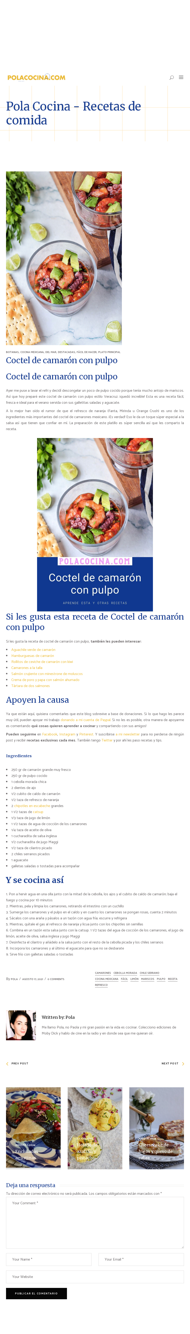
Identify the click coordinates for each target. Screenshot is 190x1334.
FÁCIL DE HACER (87, 352)
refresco (101, 985)
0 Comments (56, 979)
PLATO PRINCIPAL (109, 352)
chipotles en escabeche (32, 806)
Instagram (67, 734)
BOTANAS (12, 352)
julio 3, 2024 (85, 1138)
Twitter (107, 740)
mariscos (147, 979)
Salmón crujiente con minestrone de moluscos (47, 674)
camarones (103, 973)
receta (172, 979)
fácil (124, 979)
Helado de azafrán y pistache (87, 1151)
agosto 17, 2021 (32, 979)
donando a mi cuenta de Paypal (86, 720)
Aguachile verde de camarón (33, 650)
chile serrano (149, 973)
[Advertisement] (95, 34)
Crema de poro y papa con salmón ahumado (45, 680)
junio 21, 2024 (147, 1138)
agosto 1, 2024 (25, 1145)
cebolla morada (125, 973)
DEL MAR (50, 352)
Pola (14, 979)
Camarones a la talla (26, 668)
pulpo (161, 979)
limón (134, 979)
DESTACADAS (66, 352)
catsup (38, 812)
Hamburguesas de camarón (32, 656)
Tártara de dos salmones (30, 686)
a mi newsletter (128, 734)
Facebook (49, 734)
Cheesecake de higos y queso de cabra (156, 1151)
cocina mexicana (106, 979)
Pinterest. (86, 734)
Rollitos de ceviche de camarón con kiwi (42, 662)
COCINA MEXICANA (32, 352)
